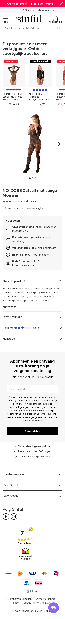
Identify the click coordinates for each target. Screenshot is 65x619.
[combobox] (29, 28)
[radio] (7, 90)
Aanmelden (32, 431)
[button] (61, 3)
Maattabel (9, 338)
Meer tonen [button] (9, 306)
